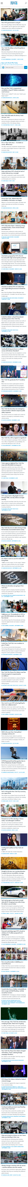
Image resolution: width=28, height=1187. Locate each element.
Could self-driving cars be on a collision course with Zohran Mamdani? (12, 350)
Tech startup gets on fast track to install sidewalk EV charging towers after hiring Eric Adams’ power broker (12, 902)
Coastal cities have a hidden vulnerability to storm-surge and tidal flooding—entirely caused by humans (13, 991)
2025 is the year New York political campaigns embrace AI (11, 733)
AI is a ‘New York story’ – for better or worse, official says (12, 143)
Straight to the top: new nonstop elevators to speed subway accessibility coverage (13, 872)
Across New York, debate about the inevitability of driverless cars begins (11, 199)
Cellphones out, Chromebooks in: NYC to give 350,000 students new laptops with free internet (13, 616)
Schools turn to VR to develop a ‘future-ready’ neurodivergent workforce (12, 819)
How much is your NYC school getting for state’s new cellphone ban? (13, 704)
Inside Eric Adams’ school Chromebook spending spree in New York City (12, 318)
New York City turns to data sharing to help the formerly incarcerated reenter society (13, 528)
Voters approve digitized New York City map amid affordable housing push (12, 464)
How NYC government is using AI (10, 22)
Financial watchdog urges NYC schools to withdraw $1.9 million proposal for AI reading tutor (13, 933)
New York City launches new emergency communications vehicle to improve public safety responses (13, 410)
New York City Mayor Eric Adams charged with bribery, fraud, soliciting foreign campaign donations (13, 1052)
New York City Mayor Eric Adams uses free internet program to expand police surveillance (13, 674)
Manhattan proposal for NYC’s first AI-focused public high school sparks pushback (13, 257)
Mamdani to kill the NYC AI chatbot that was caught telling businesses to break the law (13, 288)
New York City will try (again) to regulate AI (13, 438)
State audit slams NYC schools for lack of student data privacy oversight (12, 172)
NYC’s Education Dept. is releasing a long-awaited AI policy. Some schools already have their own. (13, 227)
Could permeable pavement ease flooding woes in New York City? (13, 1108)
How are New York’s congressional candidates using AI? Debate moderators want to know (12, 90)
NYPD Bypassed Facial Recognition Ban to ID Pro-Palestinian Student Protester (13, 762)
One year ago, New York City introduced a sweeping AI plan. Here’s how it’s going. (13, 1022)
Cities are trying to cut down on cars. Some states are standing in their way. (13, 1136)
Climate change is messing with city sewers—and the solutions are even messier (13, 1166)
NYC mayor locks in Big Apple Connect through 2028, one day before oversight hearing (12, 497)
